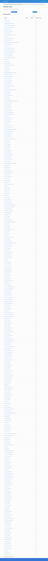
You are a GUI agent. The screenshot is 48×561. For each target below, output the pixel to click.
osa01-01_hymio (6, 19)
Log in (43, 1)
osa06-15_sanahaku (7, 333)
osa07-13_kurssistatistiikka (8, 365)
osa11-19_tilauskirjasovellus (8, 492)
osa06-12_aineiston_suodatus (8, 327)
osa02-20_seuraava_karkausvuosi (9, 114)
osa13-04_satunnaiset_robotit (8, 528)
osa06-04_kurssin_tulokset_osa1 (8, 312)
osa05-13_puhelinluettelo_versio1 (9, 286)
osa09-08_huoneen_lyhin (7, 420)
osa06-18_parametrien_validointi (8, 339)
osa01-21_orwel (6, 59)
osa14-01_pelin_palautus (7, 554)
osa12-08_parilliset (7, 507)
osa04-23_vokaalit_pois (7, 248)
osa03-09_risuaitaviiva (7, 144)
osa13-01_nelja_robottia (7, 522)
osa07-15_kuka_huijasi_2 (7, 369)
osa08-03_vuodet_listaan (7, 380)
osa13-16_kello (6, 550)
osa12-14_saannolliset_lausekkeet (9, 518)
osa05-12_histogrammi (7, 284)
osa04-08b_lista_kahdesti (8, 212)
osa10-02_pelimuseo (7, 437)
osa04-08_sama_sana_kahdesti (8, 210)
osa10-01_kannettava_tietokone (8, 435)
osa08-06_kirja (6, 384)
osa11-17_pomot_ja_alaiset (8, 488)
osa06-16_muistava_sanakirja (8, 335)
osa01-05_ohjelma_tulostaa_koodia (9, 27)
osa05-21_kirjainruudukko (8, 305)
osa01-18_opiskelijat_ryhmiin (8, 53)
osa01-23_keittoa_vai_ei (7, 63)
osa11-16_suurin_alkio (7, 486)
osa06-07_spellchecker (7, 318)
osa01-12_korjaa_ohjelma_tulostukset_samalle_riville (11, 42)
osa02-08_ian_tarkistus (7, 91)
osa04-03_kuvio (6, 195)
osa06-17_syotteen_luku (7, 337)
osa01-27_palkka (6, 70)
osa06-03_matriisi (6, 310)
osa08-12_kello (6, 401)
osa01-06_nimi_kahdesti (7, 29)
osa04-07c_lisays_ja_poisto (8, 208)
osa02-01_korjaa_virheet (7, 78)
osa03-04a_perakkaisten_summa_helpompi (10, 129)
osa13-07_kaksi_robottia (7, 533)
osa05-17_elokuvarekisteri (8, 293)
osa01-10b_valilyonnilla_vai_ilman (9, 38)
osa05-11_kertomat (7, 282)
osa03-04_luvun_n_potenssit (8, 127)
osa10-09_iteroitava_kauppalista (8, 450)
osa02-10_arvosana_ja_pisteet (8, 95)
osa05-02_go (6, 259)
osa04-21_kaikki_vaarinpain (8, 244)
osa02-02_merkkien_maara (8, 80)
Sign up (40, 1)
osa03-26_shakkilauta (7, 180)
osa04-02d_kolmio (7, 193)
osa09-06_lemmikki (7, 416)
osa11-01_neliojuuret (7, 458)
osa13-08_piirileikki (7, 535)
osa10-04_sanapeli (6, 441)
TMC (4, 4)
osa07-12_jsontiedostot (7, 363)
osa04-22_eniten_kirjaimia (8, 246)
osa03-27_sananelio (7, 182)
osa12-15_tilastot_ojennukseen (8, 520)
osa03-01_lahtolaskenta (7, 121)
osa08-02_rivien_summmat (8, 378)
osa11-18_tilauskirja (7, 490)
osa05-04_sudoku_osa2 (7, 263)
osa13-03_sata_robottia (7, 526)
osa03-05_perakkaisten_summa (8, 131)
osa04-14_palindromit (7, 227)
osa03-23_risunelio (7, 174)
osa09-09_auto (6, 422)
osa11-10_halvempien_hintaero (8, 475)
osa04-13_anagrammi (7, 225)
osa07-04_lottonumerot (7, 348)
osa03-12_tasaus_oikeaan (8, 150)
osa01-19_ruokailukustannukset (8, 55)
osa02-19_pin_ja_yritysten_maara (9, 112)
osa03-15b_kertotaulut (7, 161)
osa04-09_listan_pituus (7, 214)
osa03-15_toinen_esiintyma (8, 159)
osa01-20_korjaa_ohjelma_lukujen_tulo (9, 57)
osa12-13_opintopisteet (7, 516)
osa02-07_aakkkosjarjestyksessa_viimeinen (10, 89)
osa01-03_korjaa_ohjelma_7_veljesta (9, 23)
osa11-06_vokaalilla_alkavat (8, 467)
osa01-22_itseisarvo (7, 61)
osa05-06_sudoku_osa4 (7, 267)
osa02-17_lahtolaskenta (7, 108)
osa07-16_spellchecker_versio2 (8, 371)
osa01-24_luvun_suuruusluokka (8, 65)
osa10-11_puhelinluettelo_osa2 (8, 454)
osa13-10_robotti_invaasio (8, 539)
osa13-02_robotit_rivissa (7, 524)
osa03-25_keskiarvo (7, 178)
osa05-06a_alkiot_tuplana (8, 269)
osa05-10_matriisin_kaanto (8, 278)
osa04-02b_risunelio (7, 189)
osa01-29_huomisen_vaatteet (8, 74)
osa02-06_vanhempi (7, 87)
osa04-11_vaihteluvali (7, 218)
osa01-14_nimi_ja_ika (7, 46)
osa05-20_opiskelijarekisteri (8, 303)
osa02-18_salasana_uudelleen (8, 110)
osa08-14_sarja (6, 405)
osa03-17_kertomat (7, 165)
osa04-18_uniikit (6, 235)
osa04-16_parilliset (7, 231)
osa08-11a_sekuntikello (7, 399)
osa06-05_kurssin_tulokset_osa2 (9, 314)
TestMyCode (5, 1)
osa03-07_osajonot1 (7, 140)
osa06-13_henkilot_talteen (8, 329)
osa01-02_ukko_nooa (7, 21)
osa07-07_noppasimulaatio (8, 354)
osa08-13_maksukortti (7, 403)
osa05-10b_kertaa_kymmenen (8, 280)
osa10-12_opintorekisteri (7, 456)
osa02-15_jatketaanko (7, 104)
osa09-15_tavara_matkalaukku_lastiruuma (10, 433)
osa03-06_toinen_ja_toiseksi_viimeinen (9, 138)
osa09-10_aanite (6, 424)
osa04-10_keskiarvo (7, 216)
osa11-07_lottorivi (6, 469)
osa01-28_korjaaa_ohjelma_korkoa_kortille (10, 72)
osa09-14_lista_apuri (7, 431)
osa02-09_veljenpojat (7, 93)
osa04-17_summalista (7, 233)
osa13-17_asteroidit (7, 552)
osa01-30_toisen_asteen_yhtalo (8, 76)
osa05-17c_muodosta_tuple (8, 297)
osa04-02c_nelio (6, 191)
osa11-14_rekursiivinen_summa (8, 482)
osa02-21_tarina (6, 116)
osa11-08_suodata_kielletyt (8, 471)
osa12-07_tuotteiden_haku (8, 505)
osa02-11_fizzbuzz (7, 97)
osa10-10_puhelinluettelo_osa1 (8, 452)
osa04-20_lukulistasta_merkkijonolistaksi (10, 242)
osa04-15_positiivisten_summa (8, 229)
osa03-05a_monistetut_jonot (8, 133)
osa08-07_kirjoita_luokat (7, 386)
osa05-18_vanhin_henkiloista (8, 299)
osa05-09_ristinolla (7, 276)
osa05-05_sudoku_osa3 (7, 265)
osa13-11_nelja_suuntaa (7, 541)
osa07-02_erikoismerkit (7, 344)
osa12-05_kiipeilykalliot (7, 501)
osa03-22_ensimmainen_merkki (8, 172)
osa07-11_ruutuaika (7, 361)
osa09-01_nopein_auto (7, 407)
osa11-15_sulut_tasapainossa (8, 484)
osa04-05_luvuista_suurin (7, 199)
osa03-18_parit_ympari (7, 167)
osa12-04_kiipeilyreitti (7, 499)
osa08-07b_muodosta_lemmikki (8, 388)
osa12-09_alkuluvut (7, 509)
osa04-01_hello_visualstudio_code (9, 184)
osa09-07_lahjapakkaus (7, 418)
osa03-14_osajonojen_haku (8, 157)
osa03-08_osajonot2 (7, 142)
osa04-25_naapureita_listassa (8, 252)
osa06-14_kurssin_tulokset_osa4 (8, 331)
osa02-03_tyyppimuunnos (8, 82)
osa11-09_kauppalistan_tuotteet (8, 473)
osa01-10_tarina (6, 36)
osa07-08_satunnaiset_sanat (8, 356)
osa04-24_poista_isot (7, 250)
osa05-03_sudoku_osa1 (7, 261)
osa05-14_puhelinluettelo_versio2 (9, 288)
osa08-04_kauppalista (7, 382)
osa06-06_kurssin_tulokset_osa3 (8, 316)
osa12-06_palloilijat (7, 503)
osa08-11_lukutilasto (7, 397)
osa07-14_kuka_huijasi (7, 367)
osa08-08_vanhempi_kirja (8, 390)
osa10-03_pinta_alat (7, 439)
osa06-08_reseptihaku (7, 320)
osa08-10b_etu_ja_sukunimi (8, 395)
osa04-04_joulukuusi (7, 197)
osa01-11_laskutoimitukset (8, 40)
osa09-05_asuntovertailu (7, 414)
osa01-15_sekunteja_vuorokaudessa (9, 48)
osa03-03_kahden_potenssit (8, 125)
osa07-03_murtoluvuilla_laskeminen (9, 346)
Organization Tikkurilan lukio (10, 4)
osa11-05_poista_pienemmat (8, 465)
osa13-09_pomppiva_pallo (8, 537)
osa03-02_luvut (6, 123)
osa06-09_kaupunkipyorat (8, 322)
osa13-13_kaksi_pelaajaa (7, 545)
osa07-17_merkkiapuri (7, 373)
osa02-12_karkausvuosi (7, 99)
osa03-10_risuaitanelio (7, 146)
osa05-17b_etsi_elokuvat (7, 295)
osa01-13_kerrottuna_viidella (8, 44)
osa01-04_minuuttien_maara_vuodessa (9, 25)
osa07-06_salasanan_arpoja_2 (8, 352)
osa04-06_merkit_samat (7, 201)
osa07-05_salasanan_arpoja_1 (8, 350)
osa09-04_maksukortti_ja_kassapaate (9, 412)
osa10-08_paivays (6, 448)
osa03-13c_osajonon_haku (8, 155)
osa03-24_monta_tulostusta (8, 176)
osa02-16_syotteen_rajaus (8, 106)
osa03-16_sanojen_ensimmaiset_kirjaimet (10, 163)
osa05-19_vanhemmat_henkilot (8, 301)
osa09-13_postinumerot (7, 429)
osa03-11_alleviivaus (7, 148)
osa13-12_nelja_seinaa (7, 543)
